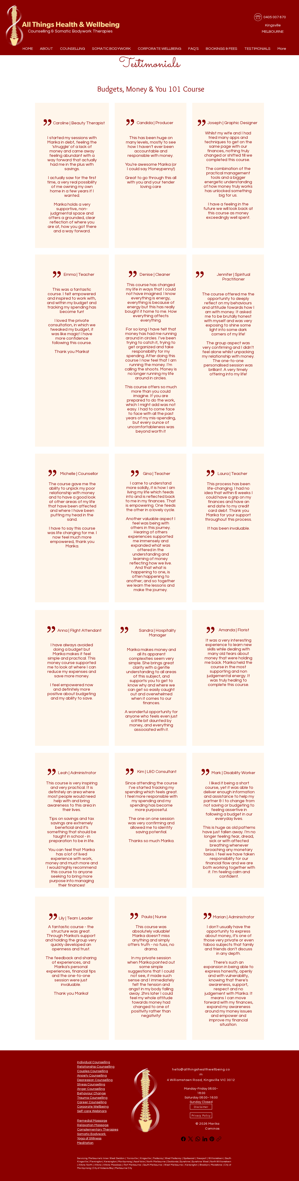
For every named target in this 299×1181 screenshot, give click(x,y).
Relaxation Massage (93, 1125)
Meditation (85, 1143)
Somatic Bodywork (91, 1134)
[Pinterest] (212, 1139)
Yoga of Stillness (89, 1138)
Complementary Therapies (97, 1129)
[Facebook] (183, 1139)
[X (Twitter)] (190, 1139)
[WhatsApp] (198, 1139)
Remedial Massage (92, 1120)
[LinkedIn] (205, 1139)
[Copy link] (219, 1139)
